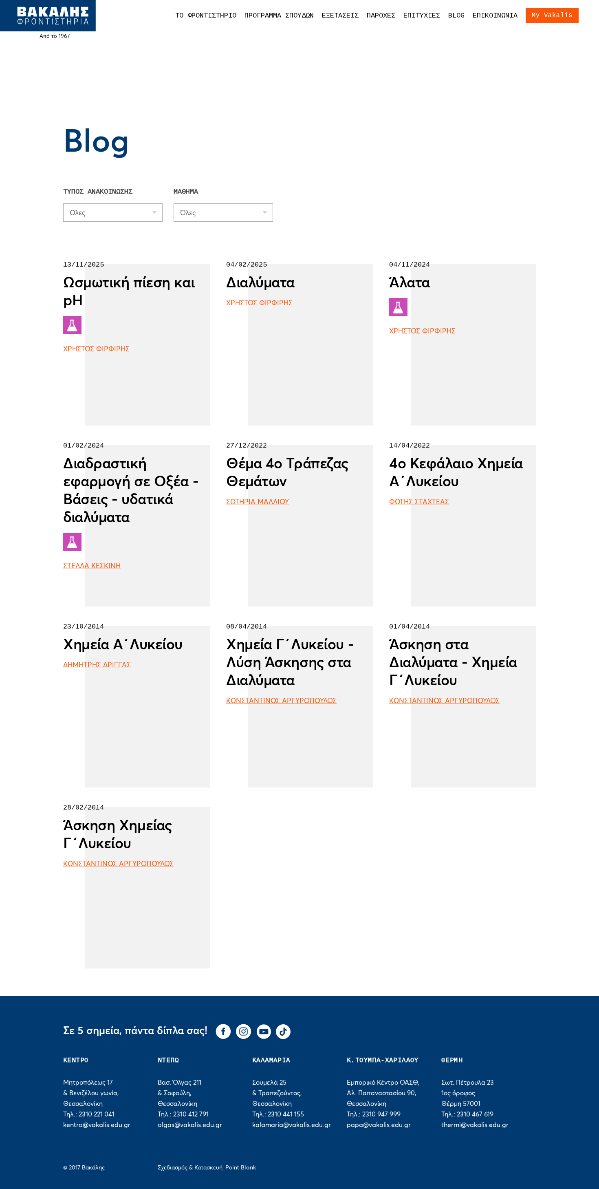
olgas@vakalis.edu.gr (190, 1125)
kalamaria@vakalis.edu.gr (291, 1125)
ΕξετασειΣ (340, 16)
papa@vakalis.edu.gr (379, 1125)
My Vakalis (552, 15)
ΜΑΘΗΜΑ (186, 192)
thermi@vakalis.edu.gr (475, 1125)
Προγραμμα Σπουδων (279, 16)
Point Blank (240, 1168)
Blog (456, 16)
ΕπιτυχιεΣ (421, 16)
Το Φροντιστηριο (205, 16)
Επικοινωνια (495, 16)
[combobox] (113, 212)
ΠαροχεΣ (381, 16)
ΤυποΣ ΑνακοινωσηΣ (97, 192)
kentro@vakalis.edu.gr (96, 1125)
